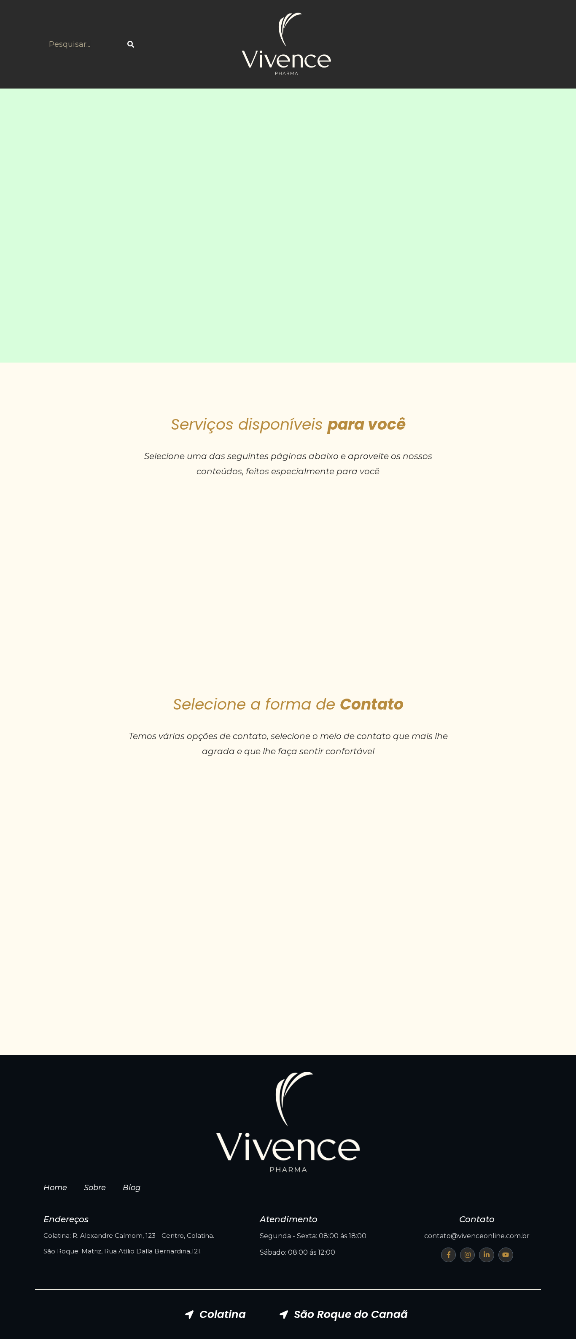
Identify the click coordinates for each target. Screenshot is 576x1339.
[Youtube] (505, 1255)
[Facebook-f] (448, 1255)
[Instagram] (467, 1255)
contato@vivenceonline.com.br (477, 1236)
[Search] (130, 44)
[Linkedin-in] (486, 1255)
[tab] (215, 1314)
